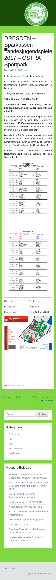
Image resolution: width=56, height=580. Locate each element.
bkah (26, 70)
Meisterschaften (16, 448)
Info (13, 386)
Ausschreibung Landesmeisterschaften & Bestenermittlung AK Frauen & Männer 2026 (29, 485)
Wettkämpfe (19, 386)
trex (16, 568)
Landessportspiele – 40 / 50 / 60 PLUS (27, 502)
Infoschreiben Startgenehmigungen (26, 520)
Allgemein (14, 434)
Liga (11, 444)
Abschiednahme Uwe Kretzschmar (25, 507)
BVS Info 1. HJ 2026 (19, 524)
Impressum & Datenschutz (39, 573)
